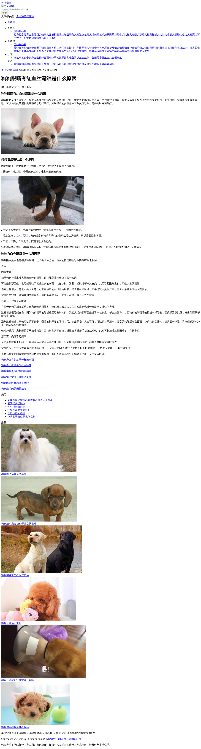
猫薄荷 (90, 64)
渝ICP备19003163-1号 (69, 739)
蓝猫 (76, 51)
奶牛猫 (113, 51)
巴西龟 (48, 57)
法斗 (21, 38)
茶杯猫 (70, 51)
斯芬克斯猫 (47, 51)
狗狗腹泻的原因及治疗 (13, 388)
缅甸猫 (176, 47)
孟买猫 (196, 47)
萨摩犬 (143, 34)
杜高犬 (193, 34)
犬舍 (18, 16)
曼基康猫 (97, 51)
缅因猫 (48, 47)
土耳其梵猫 (27, 51)
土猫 (89, 51)
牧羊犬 (45, 34)
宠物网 (11, 22)
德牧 (84, 34)
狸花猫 (130, 47)
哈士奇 (27, 38)
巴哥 (69, 34)
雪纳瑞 (63, 34)
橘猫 (124, 47)
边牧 (33, 38)
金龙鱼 (110, 57)
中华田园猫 (80, 47)
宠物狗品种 (20, 31)
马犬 (89, 34)
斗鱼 (91, 57)
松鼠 (59, 57)
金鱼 (36, 57)
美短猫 (25, 47)
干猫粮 (45, 64)
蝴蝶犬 (135, 34)
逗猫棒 (103, 64)
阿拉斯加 (102, 34)
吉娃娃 (45, 38)
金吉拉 (98, 47)
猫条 (84, 64)
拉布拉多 (19, 34)
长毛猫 (138, 47)
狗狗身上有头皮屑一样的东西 (17, 359)
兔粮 (64, 64)
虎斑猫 (161, 47)
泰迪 (79, 34)
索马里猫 (122, 51)
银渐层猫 (152, 47)
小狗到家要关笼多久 (19, 410)
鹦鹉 (31, 57)
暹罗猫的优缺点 (16, 403)
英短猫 (17, 47)
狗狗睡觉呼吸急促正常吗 (15, 382)
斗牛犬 (120, 34)
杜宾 (149, 34)
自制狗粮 (36, 64)
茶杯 (114, 34)
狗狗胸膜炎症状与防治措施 (16, 371)
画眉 (96, 57)
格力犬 (186, 34)
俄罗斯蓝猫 (60, 51)
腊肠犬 (178, 34)
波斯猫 (70, 47)
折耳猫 (113, 47)
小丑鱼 (103, 57)
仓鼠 (16, 57)
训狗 (31, 16)
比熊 (51, 34)
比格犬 (128, 34)
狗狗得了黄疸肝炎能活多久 (16, 377)
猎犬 (38, 38)
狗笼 (74, 64)
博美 (94, 34)
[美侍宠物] (7, 6)
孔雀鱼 (70, 57)
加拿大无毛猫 (141, 51)
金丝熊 (85, 57)
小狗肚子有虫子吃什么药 (21, 416)
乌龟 (21, 57)
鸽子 (54, 57)
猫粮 (21, 64)
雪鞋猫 (130, 51)
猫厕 (96, 64)
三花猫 (168, 47)
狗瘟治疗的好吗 (16, 413)
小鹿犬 (171, 34)
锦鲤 (41, 57)
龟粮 (59, 64)
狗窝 (69, 64)
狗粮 (16, 64)
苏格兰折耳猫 (59, 47)
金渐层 (17, 51)
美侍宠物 (6, 2)
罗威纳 (53, 38)
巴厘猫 (105, 47)
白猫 (144, 47)
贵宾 (26, 34)
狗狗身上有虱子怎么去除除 (16, 365)
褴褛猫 (105, 51)
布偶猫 (32, 47)
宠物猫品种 (20, 44)
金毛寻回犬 (35, 34)
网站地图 (51, 739)
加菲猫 (90, 47)
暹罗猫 (40, 47)
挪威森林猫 (186, 47)
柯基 (56, 34)
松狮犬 (156, 34)
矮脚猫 (83, 51)
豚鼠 (64, 57)
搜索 (5, 13)
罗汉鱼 (78, 57)
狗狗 (15, 70)
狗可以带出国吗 (16, 406)
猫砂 (79, 64)
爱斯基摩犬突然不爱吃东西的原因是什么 (30, 400)
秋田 (109, 34)
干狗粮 (53, 64)
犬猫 (119, 47)
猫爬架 (110, 64)
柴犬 (74, 34)
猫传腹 (25, 16)
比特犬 (163, 34)
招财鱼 (118, 57)
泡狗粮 (27, 64)
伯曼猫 (37, 51)
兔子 (26, 57)
